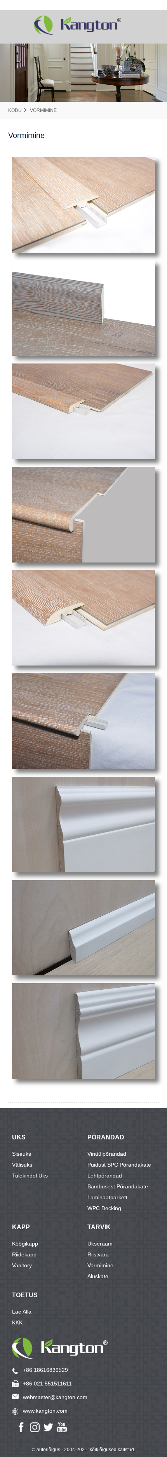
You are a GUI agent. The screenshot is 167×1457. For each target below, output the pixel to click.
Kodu (15, 110)
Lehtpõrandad (104, 1175)
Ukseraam (100, 1243)
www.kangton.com (45, 1411)
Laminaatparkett (107, 1197)
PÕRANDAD (105, 1137)
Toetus (25, 1295)
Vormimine (43, 110)
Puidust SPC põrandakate (119, 1165)
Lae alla (21, 1312)
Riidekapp (24, 1254)
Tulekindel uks (30, 1175)
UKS (19, 1137)
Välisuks (22, 1165)
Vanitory (22, 1265)
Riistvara (98, 1254)
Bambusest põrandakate (117, 1186)
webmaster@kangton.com (55, 1397)
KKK (17, 1322)
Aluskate (97, 1276)
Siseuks (21, 1154)
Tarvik (99, 1227)
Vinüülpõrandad (106, 1154)
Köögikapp (25, 1243)
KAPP (21, 1227)
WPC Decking (104, 1208)
